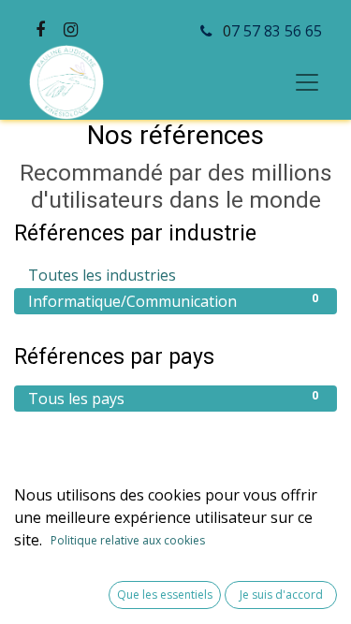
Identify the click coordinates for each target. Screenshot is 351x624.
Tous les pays (173, 398)
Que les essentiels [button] (164, 594)
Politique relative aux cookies (128, 540)
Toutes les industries (173, 274)
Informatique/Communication (173, 301)
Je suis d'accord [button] (281, 594)
